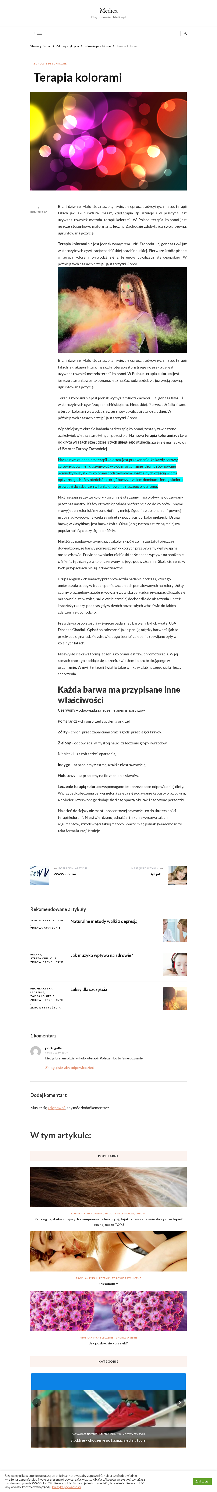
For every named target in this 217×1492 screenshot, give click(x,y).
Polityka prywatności (66, 1487)
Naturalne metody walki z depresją (104, 921)
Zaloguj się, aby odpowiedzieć (69, 1067)
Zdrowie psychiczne (50, 63)
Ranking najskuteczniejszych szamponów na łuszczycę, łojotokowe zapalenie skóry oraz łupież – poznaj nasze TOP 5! (109, 1221)
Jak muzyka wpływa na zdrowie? (102, 955)
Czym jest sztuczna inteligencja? (108, 1440)
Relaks (35, 954)
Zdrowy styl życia (45, 928)
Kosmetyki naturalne (87, 1213)
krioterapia (124, 213)
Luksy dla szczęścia (89, 989)
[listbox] (108, 1410)
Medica (109, 10)
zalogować (56, 1107)
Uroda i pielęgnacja (119, 1213)
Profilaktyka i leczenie (42, 990)
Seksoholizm (108, 1284)
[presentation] (36, 1402)
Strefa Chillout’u (45, 958)
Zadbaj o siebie (42, 996)
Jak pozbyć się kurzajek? (108, 1343)
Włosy (141, 1213)
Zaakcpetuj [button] (202, 1481)
